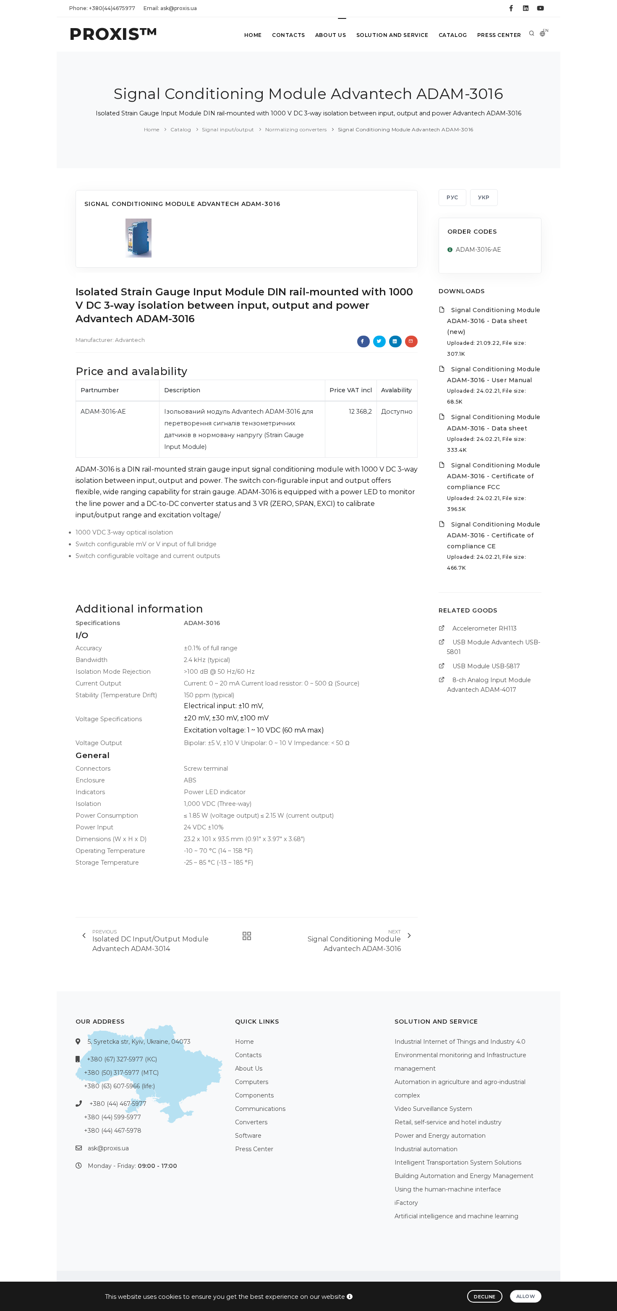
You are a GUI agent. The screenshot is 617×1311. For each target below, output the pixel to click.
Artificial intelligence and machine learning (456, 1216)
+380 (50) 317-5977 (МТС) (121, 1072)
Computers (251, 1082)
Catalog (453, 35)
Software (248, 1135)
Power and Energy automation (440, 1135)
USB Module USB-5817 (486, 666)
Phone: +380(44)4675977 (102, 8)
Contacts (288, 35)
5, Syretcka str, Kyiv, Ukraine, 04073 (139, 1041)
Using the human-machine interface (448, 1189)
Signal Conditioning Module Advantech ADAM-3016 (405, 129)
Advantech (130, 339)
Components (254, 1095)
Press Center (499, 35)
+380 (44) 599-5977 (112, 1117)
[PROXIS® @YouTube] (540, 8)
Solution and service (392, 35)
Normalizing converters (296, 129)
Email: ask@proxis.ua (170, 8)
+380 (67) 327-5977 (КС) (122, 1059)
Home (253, 35)
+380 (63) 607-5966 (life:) (119, 1086)
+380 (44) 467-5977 (117, 1104)
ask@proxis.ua (108, 1148)
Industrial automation (426, 1149)
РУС (452, 197)
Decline (485, 1297)
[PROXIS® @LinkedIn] (525, 8)
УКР (484, 197)
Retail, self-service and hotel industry (448, 1122)
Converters (251, 1122)
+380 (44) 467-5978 (112, 1130)
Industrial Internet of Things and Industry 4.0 (460, 1041)
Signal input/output (228, 129)
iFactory (406, 1203)
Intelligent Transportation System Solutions (458, 1162)
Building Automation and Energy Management (464, 1176)
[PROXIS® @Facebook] (511, 8)
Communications (260, 1109)
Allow (526, 1296)
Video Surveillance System (433, 1109)
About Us (330, 35)
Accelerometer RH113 (484, 628)
